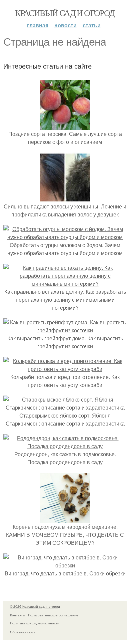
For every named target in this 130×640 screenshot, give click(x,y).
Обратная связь (22, 632)
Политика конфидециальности (34, 623)
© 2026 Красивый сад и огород (35, 606)
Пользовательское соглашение (53, 615)
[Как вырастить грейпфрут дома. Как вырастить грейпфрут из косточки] (65, 330)
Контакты (17, 615)
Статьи (92, 25)
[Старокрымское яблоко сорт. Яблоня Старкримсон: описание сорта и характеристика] (65, 407)
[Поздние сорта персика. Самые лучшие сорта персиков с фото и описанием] (65, 126)
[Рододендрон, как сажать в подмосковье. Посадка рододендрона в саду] (65, 446)
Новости (65, 25)
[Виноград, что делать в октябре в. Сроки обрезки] (65, 565)
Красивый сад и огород (65, 12)
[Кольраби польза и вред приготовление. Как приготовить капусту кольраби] (65, 369)
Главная (37, 25)
